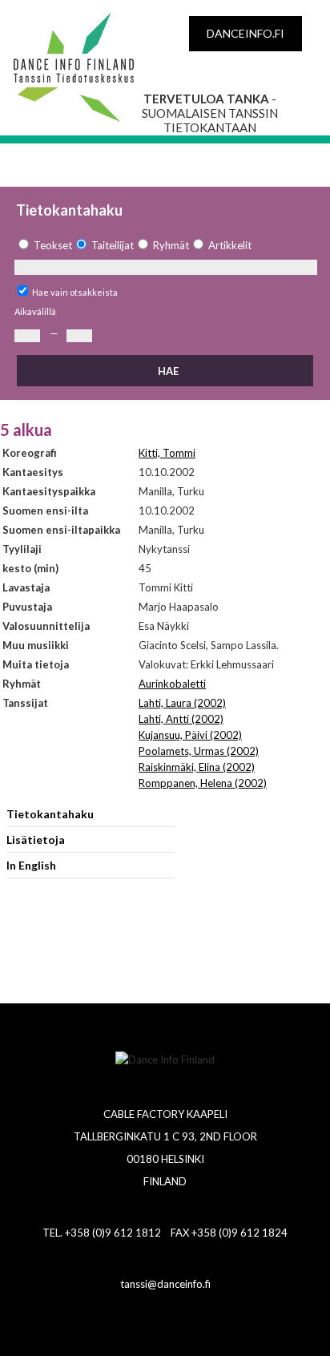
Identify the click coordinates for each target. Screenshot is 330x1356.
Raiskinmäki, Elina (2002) (197, 767)
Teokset (53, 245)
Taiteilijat (112, 245)
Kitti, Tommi (167, 452)
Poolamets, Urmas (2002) (199, 751)
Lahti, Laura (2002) (182, 702)
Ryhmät (171, 245)
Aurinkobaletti (172, 683)
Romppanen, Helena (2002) (203, 783)
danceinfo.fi (245, 33)
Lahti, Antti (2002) (181, 718)
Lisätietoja (35, 839)
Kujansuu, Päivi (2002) (190, 734)
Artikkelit (230, 245)
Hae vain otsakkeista (75, 292)
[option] (43, 245)
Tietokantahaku (50, 814)
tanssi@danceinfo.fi (165, 1283)
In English (31, 865)
